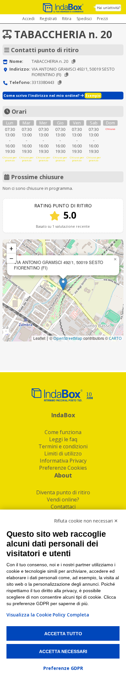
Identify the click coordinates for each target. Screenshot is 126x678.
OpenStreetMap (67, 338)
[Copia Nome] (73, 61)
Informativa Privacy (63, 460)
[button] (63, 284)
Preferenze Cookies (63, 467)
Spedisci (84, 18)
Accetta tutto (63, 633)
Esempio (93, 95)
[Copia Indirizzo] (66, 75)
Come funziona (63, 432)
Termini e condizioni (63, 446)
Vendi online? (63, 499)
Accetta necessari (63, 651)
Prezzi (102, 18)
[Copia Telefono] (59, 82)
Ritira (66, 18)
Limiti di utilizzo (63, 453)
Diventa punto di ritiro (63, 492)
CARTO (115, 338)
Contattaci (63, 506)
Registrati (48, 18)
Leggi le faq (63, 439)
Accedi (28, 18)
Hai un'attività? (108, 8)
